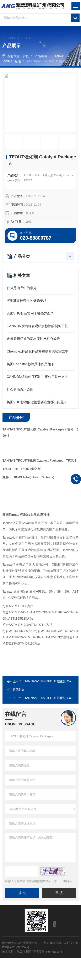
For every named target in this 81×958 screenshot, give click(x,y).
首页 (26, 56)
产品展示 (41, 56)
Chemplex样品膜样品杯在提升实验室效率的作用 (40, 351)
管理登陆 (38, 951)
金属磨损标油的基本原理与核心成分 (33, 338)
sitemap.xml (54, 951)
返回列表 (19, 689)
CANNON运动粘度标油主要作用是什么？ (37, 377)
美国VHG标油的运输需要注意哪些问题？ (37, 402)
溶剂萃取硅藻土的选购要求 (27, 300)
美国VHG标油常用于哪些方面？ (30, 313)
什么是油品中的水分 (22, 288)
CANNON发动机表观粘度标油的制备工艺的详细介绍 (40, 326)
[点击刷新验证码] (52, 871)
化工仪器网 (24, 951)
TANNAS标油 (11, 61)
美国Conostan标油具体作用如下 (30, 364)
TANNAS (59, 56)
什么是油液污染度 (20, 389)
